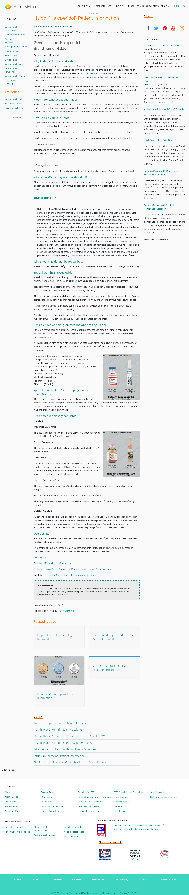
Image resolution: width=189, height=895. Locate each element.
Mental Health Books (15, 76)
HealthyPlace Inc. (69, 893)
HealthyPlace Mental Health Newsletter (58, 729)
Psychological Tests (148, 6)
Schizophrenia (121, 801)
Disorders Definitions (15, 34)
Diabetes (46, 801)
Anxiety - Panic (13, 811)
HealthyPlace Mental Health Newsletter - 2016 (63, 742)
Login (176, 6)
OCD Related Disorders (90, 801)
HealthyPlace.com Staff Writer (54, 26)
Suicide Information (14, 103)
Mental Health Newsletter (11, 70)
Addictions (10, 801)
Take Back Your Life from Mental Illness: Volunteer (65, 749)
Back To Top (8, 769)
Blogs (131, 6)
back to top (40, 557)
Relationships (121, 796)
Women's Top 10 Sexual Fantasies (162, 45)
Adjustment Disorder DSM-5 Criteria (164, 109)
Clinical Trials (11, 59)
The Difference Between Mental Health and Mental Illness (70, 762)
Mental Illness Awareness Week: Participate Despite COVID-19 (72, 736)
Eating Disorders (50, 811)
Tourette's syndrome (93, 73)
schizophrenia (112, 66)
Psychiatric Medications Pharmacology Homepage (71, 575)
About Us (35, 879)
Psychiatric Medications (10, 41)
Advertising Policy (167, 879)
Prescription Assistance (16, 46)
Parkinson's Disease (88, 806)
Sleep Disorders (12, 55)
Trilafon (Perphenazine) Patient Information (61, 723)
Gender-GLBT (86, 792)
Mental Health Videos (15, 64)
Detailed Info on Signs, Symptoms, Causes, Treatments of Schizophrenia (72, 569)
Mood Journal (70, 836)
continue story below (45, 197)
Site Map (17, 879)
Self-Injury (119, 811)
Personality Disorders (89, 811)
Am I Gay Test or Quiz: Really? (160, 140)
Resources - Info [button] (103, 6)
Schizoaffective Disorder (163, 796)
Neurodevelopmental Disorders (94, 796)
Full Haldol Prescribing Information (52, 563)
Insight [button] (120, 6)
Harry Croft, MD (66, 610)
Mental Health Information (11, 29)
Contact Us (56, 879)
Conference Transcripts (10, 82)
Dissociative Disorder (52, 806)
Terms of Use (98, 879)
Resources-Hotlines (44, 835)
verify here (153, 828)
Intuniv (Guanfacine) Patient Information (59, 756)
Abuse (8, 792)
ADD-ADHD (11, 796)
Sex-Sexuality (157, 792)
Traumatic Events (13, 50)
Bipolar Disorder (49, 792)
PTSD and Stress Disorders (128, 792)
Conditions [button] (84, 6)
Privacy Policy (121, 879)
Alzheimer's (11, 806)
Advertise (77, 879)
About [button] (164, 6)
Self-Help (119, 806)
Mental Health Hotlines (16, 99)
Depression (47, 796)
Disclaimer (144, 879)
